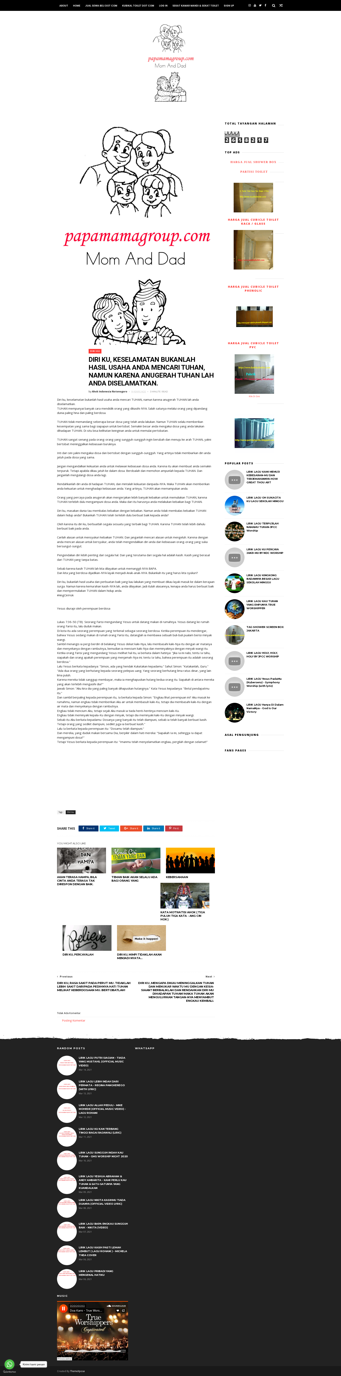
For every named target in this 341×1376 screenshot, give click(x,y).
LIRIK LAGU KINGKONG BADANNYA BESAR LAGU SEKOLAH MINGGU (262, 579)
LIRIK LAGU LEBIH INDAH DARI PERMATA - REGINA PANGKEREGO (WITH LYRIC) (102, 1085)
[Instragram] (249, 5)
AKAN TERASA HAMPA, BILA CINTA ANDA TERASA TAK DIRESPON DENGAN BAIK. (77, 880)
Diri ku (95, 351)
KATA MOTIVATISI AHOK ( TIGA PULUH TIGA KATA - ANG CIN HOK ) (182, 915)
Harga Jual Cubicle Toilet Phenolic (253, 288)
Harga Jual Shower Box (253, 162)
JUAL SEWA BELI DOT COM (101, 5)
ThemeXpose (77, 1371)
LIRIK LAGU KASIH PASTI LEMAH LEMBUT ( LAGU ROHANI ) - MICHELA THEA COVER (103, 1251)
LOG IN (163, 5)
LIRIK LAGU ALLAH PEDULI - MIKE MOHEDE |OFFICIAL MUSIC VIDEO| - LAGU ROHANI (102, 1109)
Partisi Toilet (253, 171)
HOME (76, 5)
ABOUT (63, 5)
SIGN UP (229, 5)
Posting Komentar (73, 1020)
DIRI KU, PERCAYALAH (78, 954)
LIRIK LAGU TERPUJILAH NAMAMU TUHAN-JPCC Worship (262, 527)
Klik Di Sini (254, 396)
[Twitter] (260, 5)
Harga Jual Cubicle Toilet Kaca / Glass (253, 221)
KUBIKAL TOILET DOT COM (138, 5)
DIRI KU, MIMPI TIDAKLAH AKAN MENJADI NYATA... (139, 956)
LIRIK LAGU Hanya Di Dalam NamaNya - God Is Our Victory (265, 708)
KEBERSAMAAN (177, 877)
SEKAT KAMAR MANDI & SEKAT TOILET (195, 5)
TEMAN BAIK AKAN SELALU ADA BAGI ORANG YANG (134, 878)
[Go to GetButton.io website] (9, 1372)
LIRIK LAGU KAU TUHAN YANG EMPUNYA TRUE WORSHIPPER (262, 604)
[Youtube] (255, 5)
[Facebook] (265, 5)
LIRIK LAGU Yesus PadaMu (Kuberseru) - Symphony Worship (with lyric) (264, 682)
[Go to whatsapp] (9, 1364)
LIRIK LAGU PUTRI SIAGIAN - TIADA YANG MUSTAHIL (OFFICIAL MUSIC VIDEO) (102, 1061)
